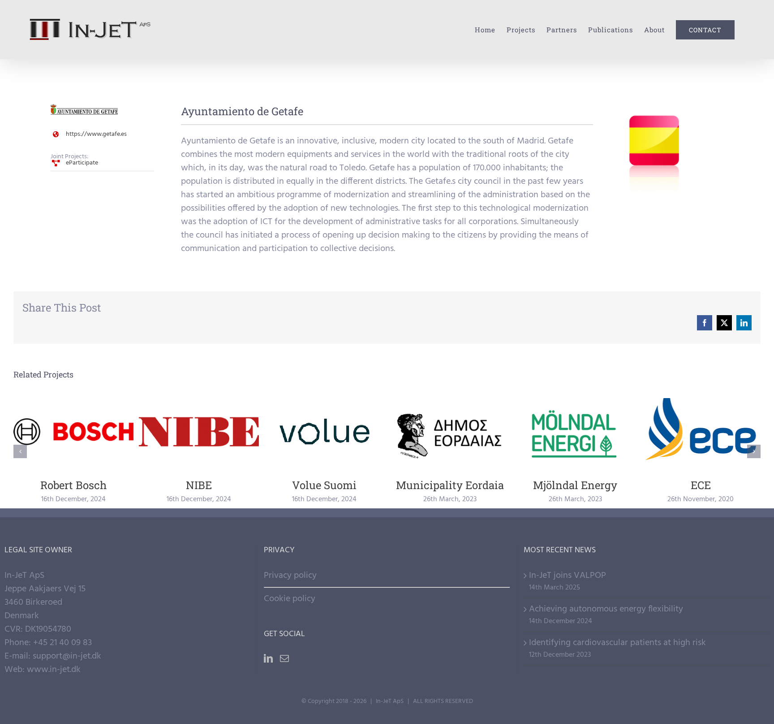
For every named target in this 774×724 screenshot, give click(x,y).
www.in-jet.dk (54, 670)
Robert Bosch (74, 432)
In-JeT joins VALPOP (567, 575)
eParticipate (82, 163)
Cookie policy (289, 599)
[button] (20, 451)
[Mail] (284, 658)
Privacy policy (290, 575)
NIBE (199, 432)
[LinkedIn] (268, 658)
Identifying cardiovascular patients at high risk (617, 643)
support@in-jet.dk (67, 656)
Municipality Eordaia (450, 432)
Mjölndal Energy (575, 432)
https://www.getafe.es (96, 134)
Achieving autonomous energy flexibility (606, 609)
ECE (701, 432)
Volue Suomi (324, 432)
